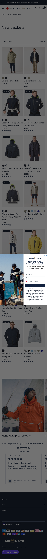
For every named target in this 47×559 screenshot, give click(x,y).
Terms (31, 301)
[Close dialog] (45, 256)
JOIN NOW (35, 285)
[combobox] (27, 281)
